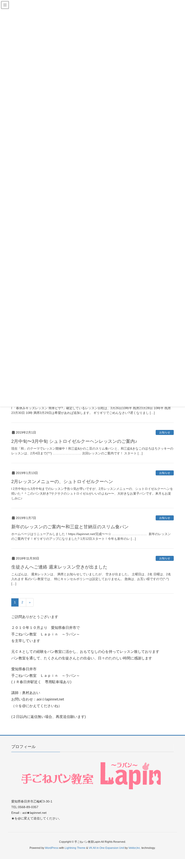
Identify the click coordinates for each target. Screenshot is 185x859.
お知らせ (164, 432)
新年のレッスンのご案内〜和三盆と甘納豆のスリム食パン (70, 526)
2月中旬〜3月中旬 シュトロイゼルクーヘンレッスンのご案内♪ (74, 441)
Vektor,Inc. (134, 848)
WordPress (51, 848)
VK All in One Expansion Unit (106, 848)
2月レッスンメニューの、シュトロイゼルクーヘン (62, 481)
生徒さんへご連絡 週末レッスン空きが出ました (59, 566)
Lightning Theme (75, 848)
